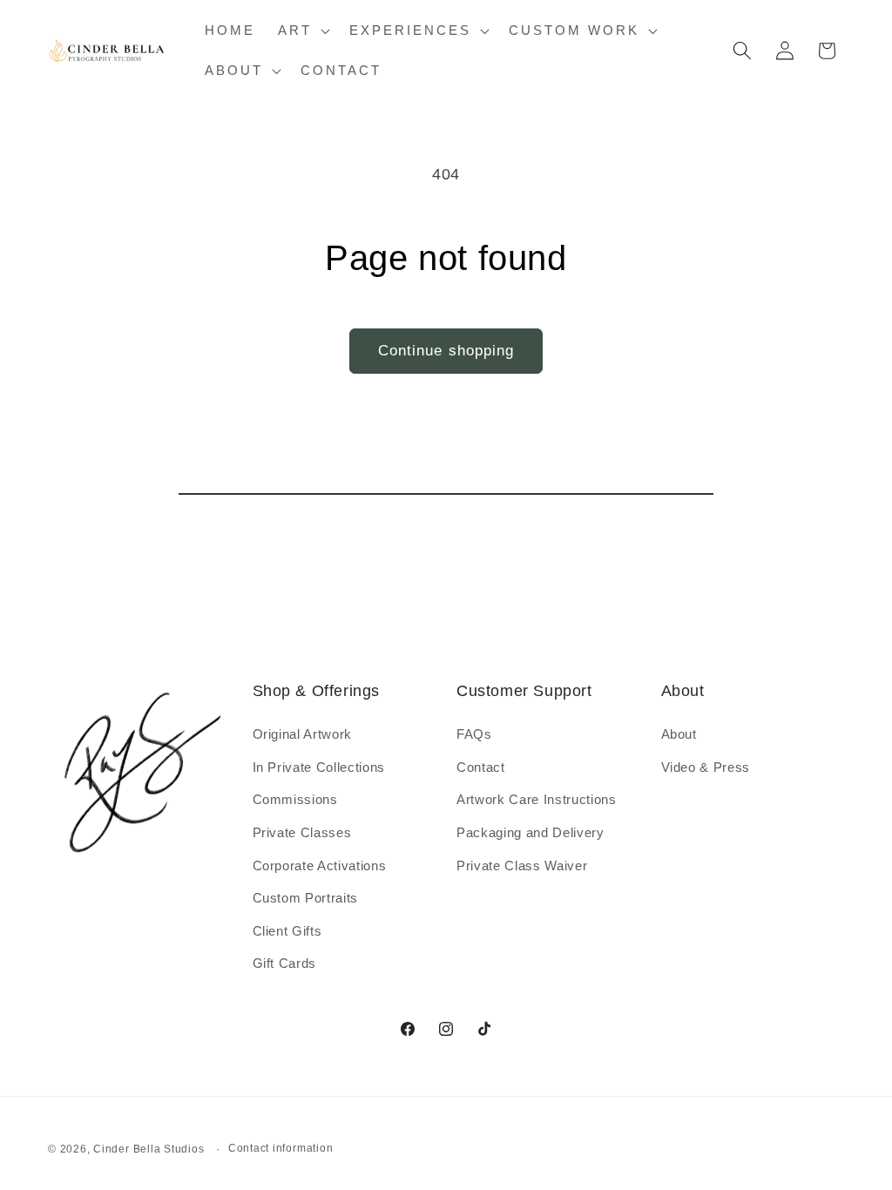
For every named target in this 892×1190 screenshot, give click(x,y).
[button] (302, 30)
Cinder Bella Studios (148, 1149)
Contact (480, 767)
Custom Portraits (306, 897)
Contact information (281, 1148)
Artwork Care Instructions (536, 799)
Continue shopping (446, 350)
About (679, 734)
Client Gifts (287, 930)
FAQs (474, 734)
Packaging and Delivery (530, 832)
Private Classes (302, 832)
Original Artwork (303, 734)
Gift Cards (285, 963)
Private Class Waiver (521, 865)
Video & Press (706, 767)
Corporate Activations (320, 865)
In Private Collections (319, 767)
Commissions (295, 799)
